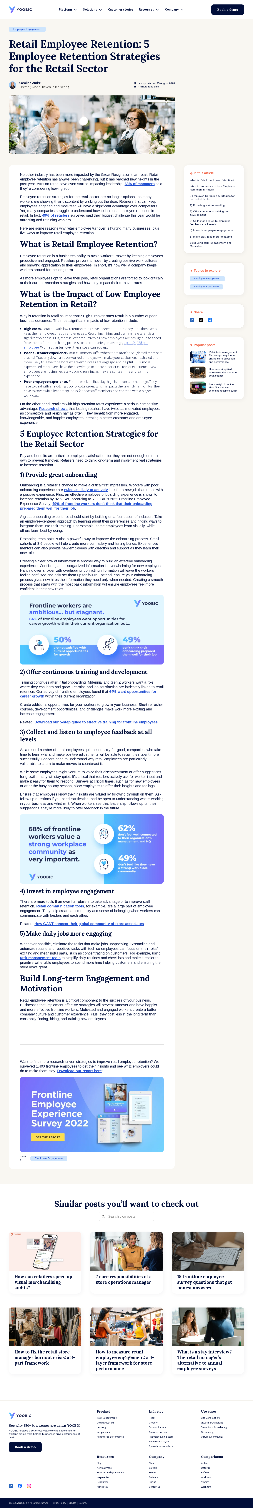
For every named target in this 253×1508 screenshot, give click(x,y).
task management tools (40, 958)
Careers (153, 1468)
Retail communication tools (60, 906)
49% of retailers (55, 215)
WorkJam (206, 1487)
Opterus (205, 1468)
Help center (103, 1477)
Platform (65, 9)
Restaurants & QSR (159, 1442)
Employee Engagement (27, 29)
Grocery (153, 1423)
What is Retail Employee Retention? (212, 180)
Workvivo (206, 1477)
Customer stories (120, 9)
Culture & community (212, 1437)
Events (152, 1472)
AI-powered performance (110, 1437)
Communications (105, 1423)
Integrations (103, 1432)
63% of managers (140, 184)
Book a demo (227, 9)
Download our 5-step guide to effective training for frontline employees (96, 722)
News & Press (104, 1468)
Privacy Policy (59, 1503)
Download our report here (79, 1071)
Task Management (106, 1418)
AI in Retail (102, 1487)
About (152, 1463)
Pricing (152, 1482)
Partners (153, 1477)
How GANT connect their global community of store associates (89, 924)
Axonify (205, 1482)
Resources (146, 9)
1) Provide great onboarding (207, 205)
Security (83, 1503)
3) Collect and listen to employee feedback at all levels (210, 222)
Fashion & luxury (157, 1427)
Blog (99, 1463)
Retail (152, 1418)
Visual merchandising (212, 1423)
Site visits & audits (211, 1418)
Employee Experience (206, 287)
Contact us (154, 1487)
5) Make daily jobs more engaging (211, 236)
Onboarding (207, 1432)
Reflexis (205, 1472)
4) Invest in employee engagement (211, 230)
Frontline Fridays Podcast (110, 1472)
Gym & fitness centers (161, 1446)
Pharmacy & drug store (161, 1437)
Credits (72, 1503)
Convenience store (159, 1432)
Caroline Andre (30, 83)
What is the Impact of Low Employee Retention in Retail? (212, 188)
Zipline (204, 1463)
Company (172, 9)
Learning (101, 1427)
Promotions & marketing (214, 1427)
